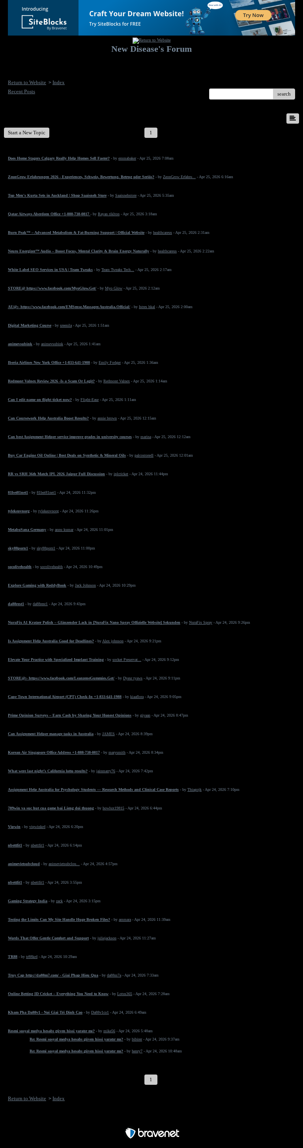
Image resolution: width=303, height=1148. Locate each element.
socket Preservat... (126, 659)
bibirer (137, 1039)
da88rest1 (40, 604)
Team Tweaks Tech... (117, 269)
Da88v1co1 (100, 1012)
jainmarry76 (105, 771)
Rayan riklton (109, 214)
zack (59, 901)
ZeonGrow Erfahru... (179, 177)
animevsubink (52, 344)
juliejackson (106, 938)
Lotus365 (124, 994)
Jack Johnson (85, 585)
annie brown (107, 418)
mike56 (109, 1031)
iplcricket (121, 474)
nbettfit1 (37, 845)
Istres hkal (147, 307)
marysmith (116, 752)
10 (269, 133)
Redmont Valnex (116, 381)
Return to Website (27, 82)
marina (145, 437)
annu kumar (64, 529)
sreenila (66, 325)
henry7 (137, 1051)
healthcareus (162, 232)
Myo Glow (113, 288)
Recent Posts (21, 91)
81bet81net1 (46, 492)
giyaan (145, 715)
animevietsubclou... (64, 864)
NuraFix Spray (200, 622)
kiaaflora (137, 696)
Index (58, 82)
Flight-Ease (89, 399)
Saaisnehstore (126, 195)
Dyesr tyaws (132, 678)
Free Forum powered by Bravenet (152, 1119)
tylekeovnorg (48, 511)
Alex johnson (112, 641)
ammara (125, 919)
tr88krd (31, 956)
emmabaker (127, 158)
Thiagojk (194, 789)
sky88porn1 (46, 548)
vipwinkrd (37, 826)
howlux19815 (113, 808)
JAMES (108, 734)
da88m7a (114, 975)
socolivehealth (51, 567)
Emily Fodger (110, 362)
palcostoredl (144, 455)
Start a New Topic (26, 133)
